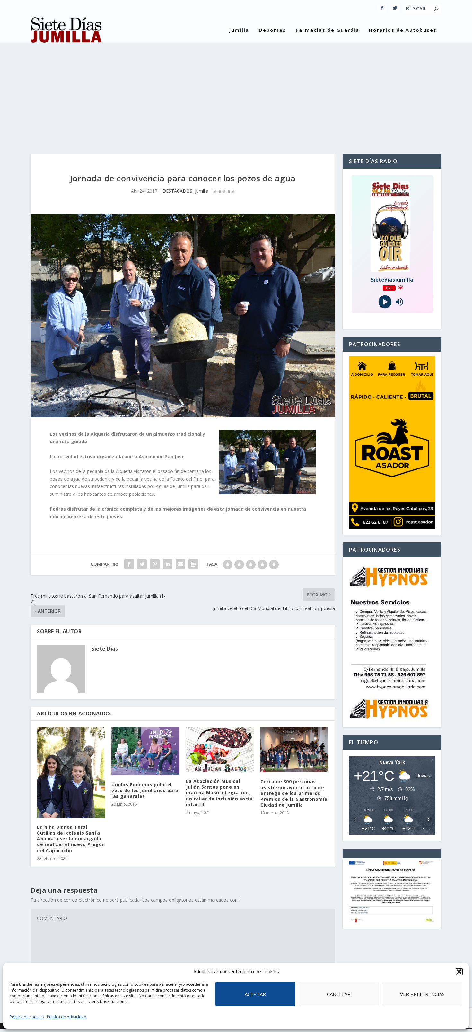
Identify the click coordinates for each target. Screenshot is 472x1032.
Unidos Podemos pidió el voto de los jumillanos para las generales (145, 790)
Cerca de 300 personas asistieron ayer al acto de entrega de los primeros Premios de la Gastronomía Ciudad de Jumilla (294, 793)
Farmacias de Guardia (327, 30)
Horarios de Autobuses (403, 30)
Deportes (272, 30)
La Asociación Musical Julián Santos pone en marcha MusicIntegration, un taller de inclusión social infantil (220, 793)
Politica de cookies (27, 1016)
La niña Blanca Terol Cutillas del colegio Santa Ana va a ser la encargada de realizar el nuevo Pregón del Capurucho (71, 838)
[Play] (385, 301)
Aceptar (255, 994)
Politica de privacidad (66, 1016)
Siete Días (105, 648)
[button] (459, 971)
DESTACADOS (177, 191)
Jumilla (239, 30)
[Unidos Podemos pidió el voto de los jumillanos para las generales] (145, 751)
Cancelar (339, 994)
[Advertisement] (236, 93)
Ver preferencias (422, 994)
